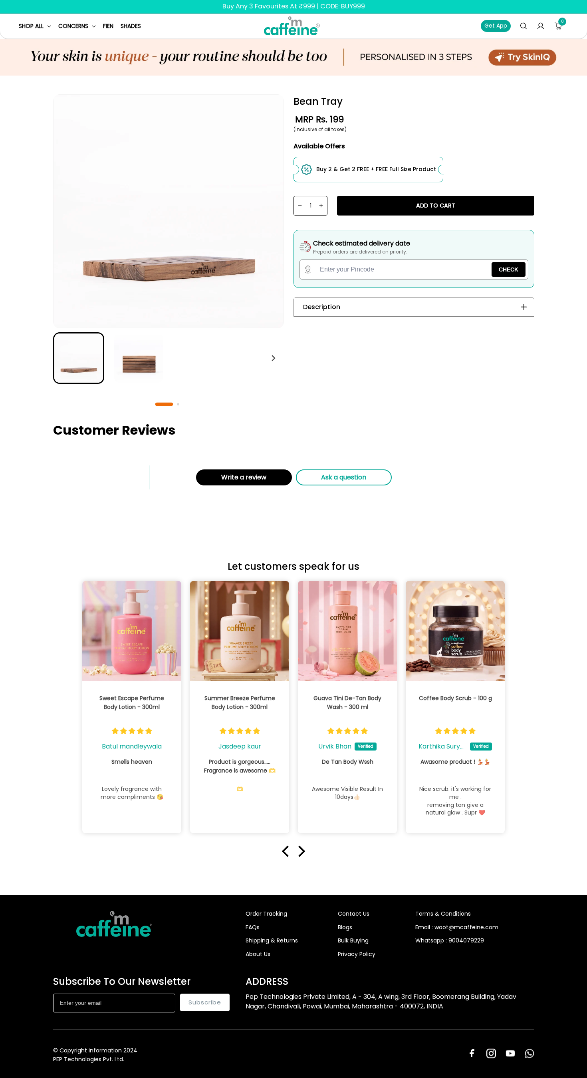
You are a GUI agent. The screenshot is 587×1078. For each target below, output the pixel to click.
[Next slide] (273, 358)
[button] (35, 26)
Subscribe (204, 1002)
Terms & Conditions (443, 914)
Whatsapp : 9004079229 (449, 940)
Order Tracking (266, 914)
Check (508, 269)
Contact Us (353, 914)
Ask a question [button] (343, 477)
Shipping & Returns (272, 940)
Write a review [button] (243, 477)
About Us (258, 954)
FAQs (253, 927)
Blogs (345, 927)
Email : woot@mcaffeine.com (456, 927)
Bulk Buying (353, 940)
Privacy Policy (356, 954)
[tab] (164, 403)
